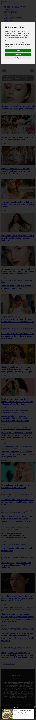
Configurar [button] (18, 57)
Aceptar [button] (18, 50)
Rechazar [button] (18, 54)
